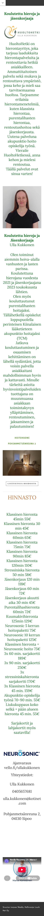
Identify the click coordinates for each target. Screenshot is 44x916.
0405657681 (22, 791)
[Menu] (3, 3)
